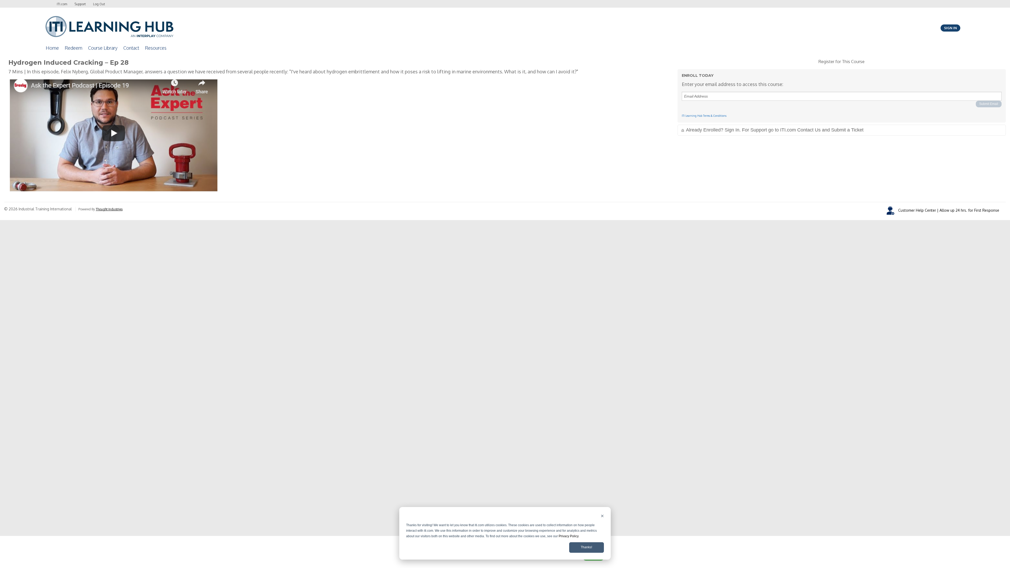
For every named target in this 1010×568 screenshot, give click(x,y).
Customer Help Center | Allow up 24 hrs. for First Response (948, 210)
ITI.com (62, 4)
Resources (155, 48)
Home (52, 48)
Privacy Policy (568, 536)
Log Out (99, 4)
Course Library (103, 48)
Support (80, 4)
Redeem (73, 48)
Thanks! (586, 547)
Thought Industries (109, 209)
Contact (131, 48)
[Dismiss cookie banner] (602, 516)
